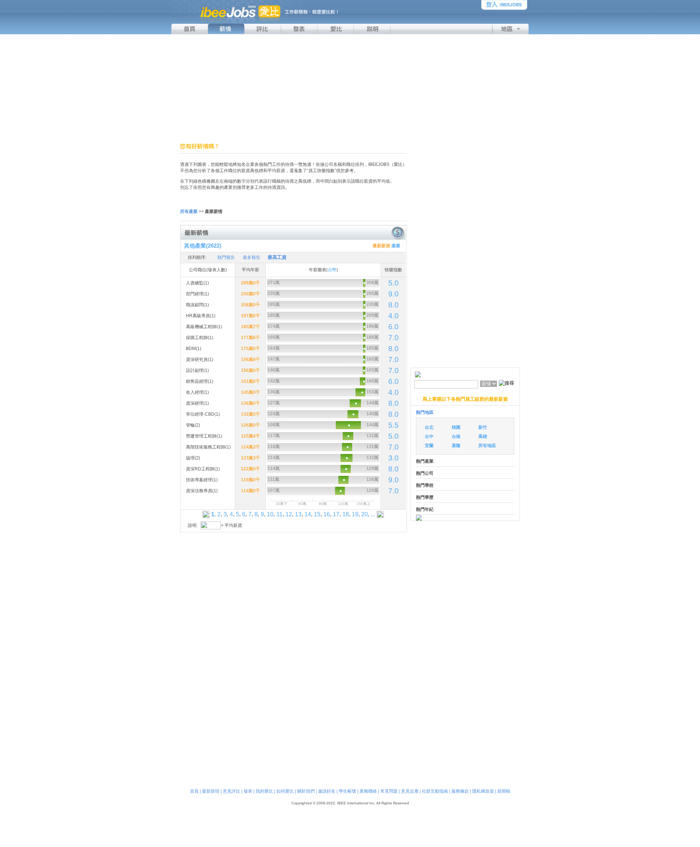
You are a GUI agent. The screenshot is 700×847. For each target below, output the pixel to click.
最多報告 (251, 257)
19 (355, 514)
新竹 (482, 427)
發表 (248, 791)
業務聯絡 (368, 791)
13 (298, 514)
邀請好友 (326, 791)
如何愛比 (285, 791)
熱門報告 (226, 257)
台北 (429, 427)
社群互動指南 (435, 791)
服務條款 (460, 791)
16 (326, 514)
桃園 (456, 427)
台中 (429, 436)
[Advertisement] (350, 89)
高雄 (482, 436)
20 (364, 514)
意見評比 (231, 791)
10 (270, 514)
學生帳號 (347, 791)
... (373, 514)
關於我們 (306, 791)
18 (345, 514)
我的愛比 (264, 791)
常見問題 (389, 791)
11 (279, 514)
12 (288, 514)
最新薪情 (210, 791)
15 (317, 514)
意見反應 (410, 791)
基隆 (456, 445)
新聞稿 (503, 791)
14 (307, 514)
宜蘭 (429, 445)
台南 (456, 436)
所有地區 (487, 445)
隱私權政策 (483, 791)
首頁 (194, 791)
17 (336, 514)
